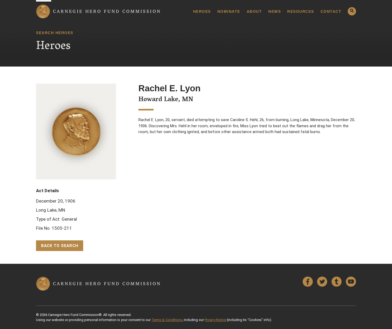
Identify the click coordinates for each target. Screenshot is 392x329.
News (274, 11)
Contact (331, 11)
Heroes (202, 11)
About (254, 11)
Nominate (228, 11)
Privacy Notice (215, 320)
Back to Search (59, 245)
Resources (300, 11)
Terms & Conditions (166, 320)
